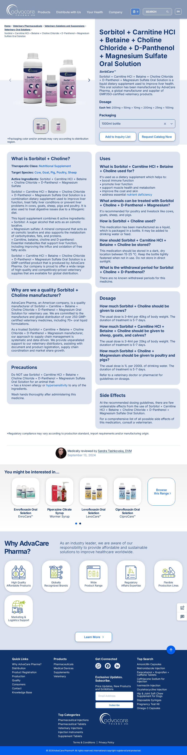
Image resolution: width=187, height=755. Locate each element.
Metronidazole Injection (151, 668)
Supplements (61, 672)
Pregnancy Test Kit (148, 704)
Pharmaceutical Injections (73, 720)
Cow (38, 172)
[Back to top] (171, 650)
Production (18, 676)
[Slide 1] (76, 524)
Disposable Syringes (149, 700)
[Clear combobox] (165, 123)
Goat (45, 172)
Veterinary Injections (70, 728)
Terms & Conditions (84, 742)
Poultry (61, 172)
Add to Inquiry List (117, 137)
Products (44, 12)
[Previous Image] (10, 80)
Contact (17, 688)
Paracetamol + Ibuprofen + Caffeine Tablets (153, 673)
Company (115, 12)
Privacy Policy (106, 742)
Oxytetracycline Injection (152, 689)
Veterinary (60, 676)
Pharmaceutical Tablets (72, 724)
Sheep (72, 172)
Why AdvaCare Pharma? (26, 664)
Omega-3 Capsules (148, 708)
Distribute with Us (68, 12)
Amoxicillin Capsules (149, 664)
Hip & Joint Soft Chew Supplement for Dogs (150, 694)
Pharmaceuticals (63, 664)
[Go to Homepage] (19, 10)
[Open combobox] (137, 123)
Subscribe (114, 705)
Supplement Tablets (70, 736)
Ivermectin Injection (148, 685)
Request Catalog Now (157, 137)
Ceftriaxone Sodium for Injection (151, 680)
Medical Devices (63, 668)
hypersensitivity (57, 385)
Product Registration (24, 672)
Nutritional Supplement (55, 166)
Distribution (19, 668)
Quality (16, 680)
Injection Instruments (70, 732)
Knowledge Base (22, 692)
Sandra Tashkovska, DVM (114, 451)
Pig (53, 172)
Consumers (18, 684)
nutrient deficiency (139, 194)
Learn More (94, 637)
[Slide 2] (80, 524)
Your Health (95, 12)
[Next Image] (89, 80)
